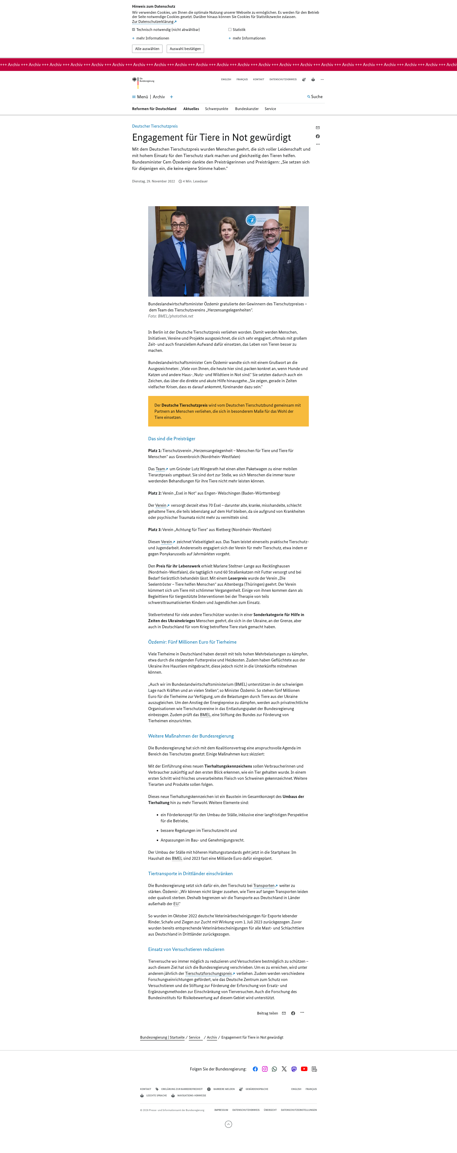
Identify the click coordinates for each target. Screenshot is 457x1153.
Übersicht (270, 1110)
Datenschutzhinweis (283, 79)
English (226, 79)
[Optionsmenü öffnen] (318, 145)
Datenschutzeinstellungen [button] (299, 1110)
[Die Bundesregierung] (143, 83)
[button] (323, 79)
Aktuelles (191, 108)
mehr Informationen (152, 38)
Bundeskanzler (247, 108)
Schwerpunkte (217, 108)
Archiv (212, 1037)
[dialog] (228, 29)
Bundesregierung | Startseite (162, 1037)
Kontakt (258, 79)
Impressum (221, 1110)
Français (242, 79)
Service (272, 108)
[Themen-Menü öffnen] (171, 97)
